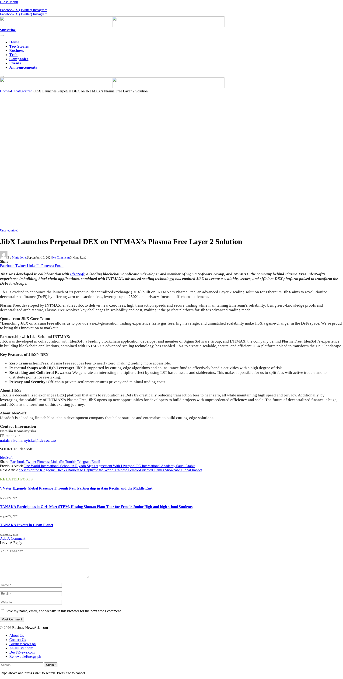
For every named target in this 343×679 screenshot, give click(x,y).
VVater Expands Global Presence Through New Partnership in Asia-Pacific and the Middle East (76, 488)
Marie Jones (19, 257)
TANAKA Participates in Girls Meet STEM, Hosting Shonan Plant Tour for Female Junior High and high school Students (96, 507)
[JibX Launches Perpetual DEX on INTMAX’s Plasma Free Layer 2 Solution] (140, 226)
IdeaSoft (77, 274)
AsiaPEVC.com (21, 648)
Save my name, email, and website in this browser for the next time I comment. (64, 611)
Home (14, 42)
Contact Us (17, 640)
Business (16, 50)
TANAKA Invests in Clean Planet (26, 525)
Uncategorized (9, 230)
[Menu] (2, 35)
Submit (51, 665)
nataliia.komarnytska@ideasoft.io (28, 440)
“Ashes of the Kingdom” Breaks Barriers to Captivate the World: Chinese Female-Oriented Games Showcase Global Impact (110, 470)
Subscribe (8, 30)
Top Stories (19, 46)
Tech (13, 55)
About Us (16, 635)
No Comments (61, 257)
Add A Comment (12, 538)
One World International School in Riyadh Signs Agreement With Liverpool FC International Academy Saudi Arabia (109, 466)
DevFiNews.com (22, 652)
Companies (18, 59)
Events (15, 63)
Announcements (23, 67)
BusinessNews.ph (22, 644)
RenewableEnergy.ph (25, 656)
